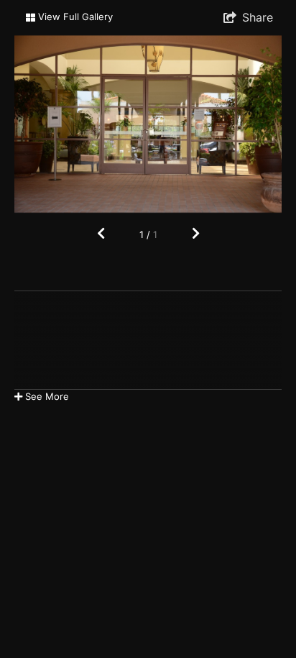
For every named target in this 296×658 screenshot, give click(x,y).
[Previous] (100, 234)
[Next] (195, 234)
